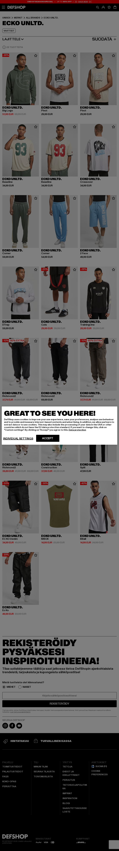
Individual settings (18, 438)
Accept (47, 438)
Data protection (77, 429)
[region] (59, 425)
